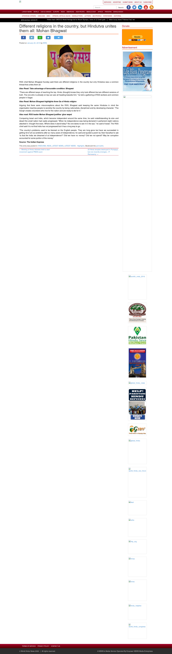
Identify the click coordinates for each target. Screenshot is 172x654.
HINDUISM (41, 16)
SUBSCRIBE (147, 2)
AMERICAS (70, 12)
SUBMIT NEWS (128, 2)
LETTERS (87, 16)
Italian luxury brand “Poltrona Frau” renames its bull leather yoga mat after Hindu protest (129, 19)
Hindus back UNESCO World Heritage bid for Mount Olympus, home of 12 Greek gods (66, 19)
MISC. (49, 16)
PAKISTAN (108, 12)
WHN (45, 43)
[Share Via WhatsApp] (40, 37)
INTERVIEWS (107, 16)
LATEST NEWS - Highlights (74, 146)
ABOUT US (138, 2)
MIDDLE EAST (91, 12)
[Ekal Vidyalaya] (137, 507)
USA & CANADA (46, 12)
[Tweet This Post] (31, 37)
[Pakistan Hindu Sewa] (137, 335)
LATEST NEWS (27, 12)
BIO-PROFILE (97, 16)
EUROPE (56, 12)
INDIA (63, 12)
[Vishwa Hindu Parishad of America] (137, 312)
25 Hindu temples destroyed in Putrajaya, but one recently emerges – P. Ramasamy (103, 151)
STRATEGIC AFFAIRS (29, 16)
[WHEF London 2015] (137, 363)
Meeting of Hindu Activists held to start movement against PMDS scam (34, 150)
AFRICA (100, 12)
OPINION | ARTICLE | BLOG (61, 16)
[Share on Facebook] (23, 37)
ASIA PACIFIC (80, 12)
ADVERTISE (117, 2)
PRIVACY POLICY (43, 646)
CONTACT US (55, 646)
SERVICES (107, 2)
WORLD (36, 12)
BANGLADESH (118, 12)
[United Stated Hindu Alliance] (137, 527)
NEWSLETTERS (77, 16)
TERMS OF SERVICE (29, 646)
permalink (99, 146)
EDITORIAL (117, 16)
